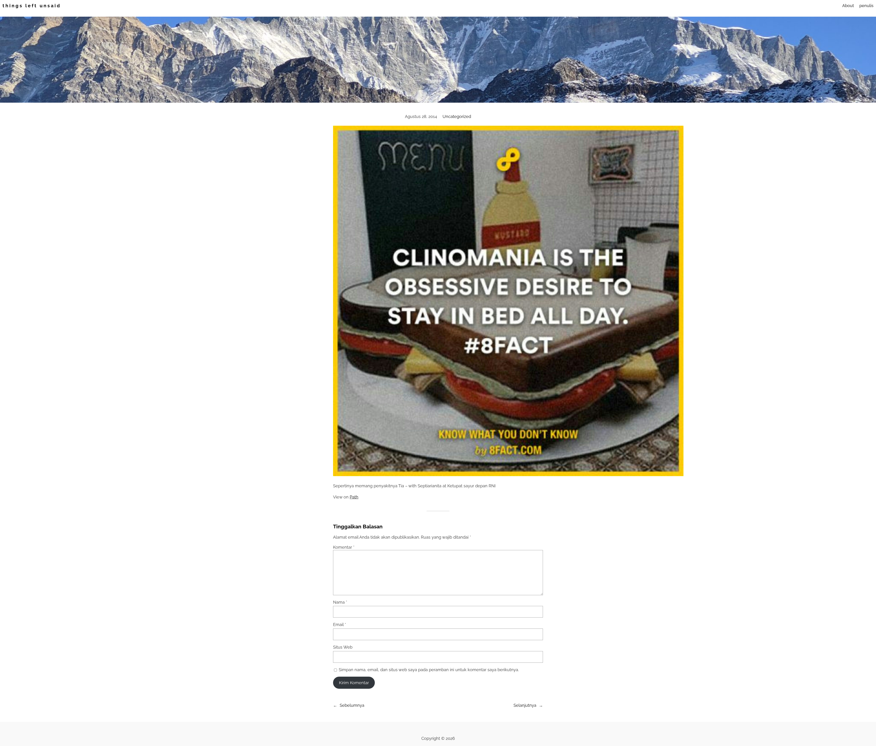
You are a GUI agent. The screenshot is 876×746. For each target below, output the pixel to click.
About (848, 5)
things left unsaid (32, 5)
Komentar (344, 547)
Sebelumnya (352, 705)
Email (339, 624)
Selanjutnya (525, 705)
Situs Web (342, 647)
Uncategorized (457, 116)
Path (354, 497)
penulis (866, 5)
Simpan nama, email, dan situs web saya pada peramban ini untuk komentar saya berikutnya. (429, 669)
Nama (340, 602)
